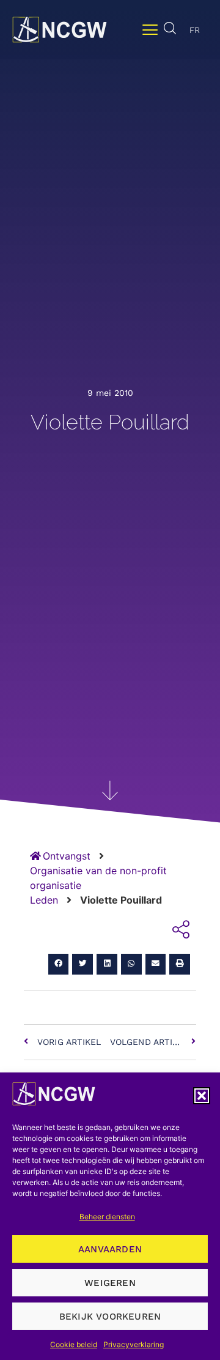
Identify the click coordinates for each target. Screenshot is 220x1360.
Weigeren (110, 1282)
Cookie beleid (73, 1344)
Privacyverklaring (133, 1344)
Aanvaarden (110, 1249)
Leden (44, 900)
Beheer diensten (107, 1216)
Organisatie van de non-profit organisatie (98, 877)
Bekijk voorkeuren (110, 1316)
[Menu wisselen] (150, 29)
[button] (202, 1096)
